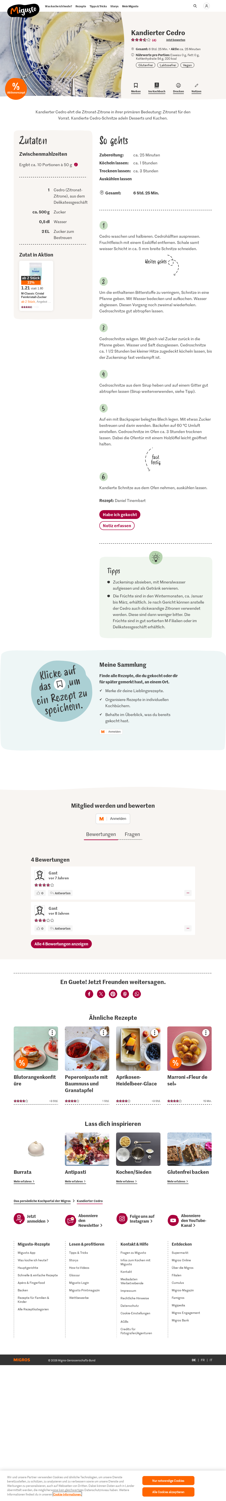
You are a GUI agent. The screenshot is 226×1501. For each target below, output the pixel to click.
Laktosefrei (168, 65)
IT (211, 1360)
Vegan (187, 65)
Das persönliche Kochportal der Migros (42, 1200)
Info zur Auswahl (76, 165)
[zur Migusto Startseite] (23, 7)
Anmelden (114, 731)
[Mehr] (188, 893)
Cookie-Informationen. (67, 1494)
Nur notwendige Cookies (168, 1480)
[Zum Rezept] (36, 1065)
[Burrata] (36, 1158)
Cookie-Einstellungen (135, 1313)
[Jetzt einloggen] (206, 6)
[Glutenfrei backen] (189, 1158)
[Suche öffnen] (195, 6)
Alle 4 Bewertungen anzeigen (61, 943)
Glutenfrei (145, 65)
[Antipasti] (87, 1158)
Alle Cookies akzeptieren (168, 1492)
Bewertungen (101, 834)
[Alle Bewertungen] (141, 40)
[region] (113, 1486)
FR (203, 1360)
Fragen (132, 834)
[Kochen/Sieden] (138, 1158)
